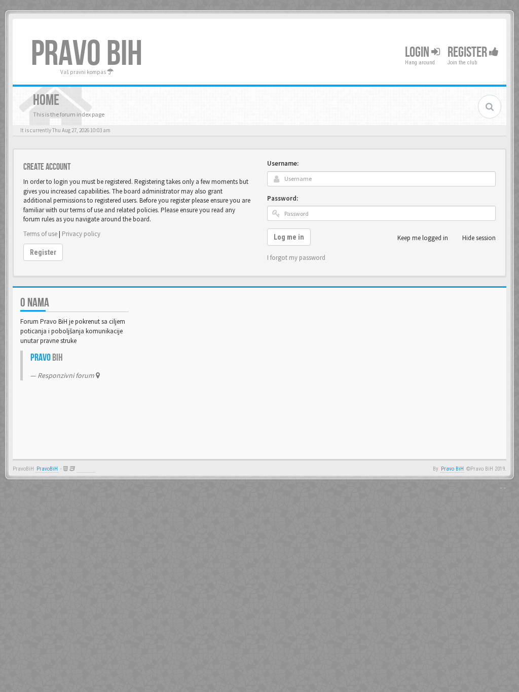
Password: (282, 198)
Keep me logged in (422, 238)
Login (418, 52)
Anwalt (86, 469)
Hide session (479, 238)
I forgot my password (296, 257)
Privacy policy (81, 233)
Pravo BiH (452, 469)
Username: (283, 163)
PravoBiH (47, 469)
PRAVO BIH (86, 54)
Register (468, 52)
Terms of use (40, 233)
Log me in (289, 237)
